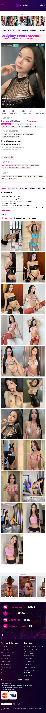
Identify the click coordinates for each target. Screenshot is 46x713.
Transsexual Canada (31, 661)
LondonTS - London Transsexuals (30, 650)
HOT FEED (16, 30)
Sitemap (4, 673)
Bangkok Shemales (26, 38)
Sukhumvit (18, 121)
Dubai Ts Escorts (29, 670)
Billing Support (5, 664)
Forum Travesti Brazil (30, 667)
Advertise (4, 646)
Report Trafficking (7, 667)
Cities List (4, 670)
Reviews (24, 188)
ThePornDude (28, 676)
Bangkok (6, 121)
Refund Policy (5, 661)
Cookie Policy (5, 658)
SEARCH (25, 30)
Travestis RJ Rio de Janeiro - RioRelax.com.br (33, 655)
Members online (18, 626)
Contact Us (4, 649)
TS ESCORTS (6, 30)
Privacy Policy (7, 703)
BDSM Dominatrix (7, 165)
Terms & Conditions (7, 652)
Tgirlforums (27, 664)
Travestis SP (28, 658)
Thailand (15, 38)
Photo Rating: (10, 45)
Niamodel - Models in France (33, 646)
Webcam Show (25, 168)
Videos (33, 30)
